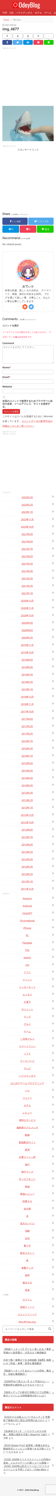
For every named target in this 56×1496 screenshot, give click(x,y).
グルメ (27, 1024)
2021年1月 (27, 593)
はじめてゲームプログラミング (27, 1083)
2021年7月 (27, 549)
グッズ (27, 1016)
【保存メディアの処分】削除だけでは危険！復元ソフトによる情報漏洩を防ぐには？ (27, 1394)
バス (27, 1090)
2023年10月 (27, 526)
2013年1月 (27, 807)
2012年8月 (27, 829)
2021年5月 (27, 563)
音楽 (27, 1290)
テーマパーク (27, 1061)
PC (27, 935)
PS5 (27, 950)
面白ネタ (27, 1282)
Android (27, 905)
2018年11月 (27, 704)
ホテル (38, 12)
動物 (27, 1135)
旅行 (27, 1164)
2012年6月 (27, 844)
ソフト (27, 1053)
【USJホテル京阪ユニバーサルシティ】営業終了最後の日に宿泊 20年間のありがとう (26, 1418)
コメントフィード (27, 1314)
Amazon (27, 898)
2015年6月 (27, 763)
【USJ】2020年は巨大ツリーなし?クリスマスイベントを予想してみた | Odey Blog (26, 1467)
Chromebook (27, 920)
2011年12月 (27, 889)
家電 (27, 1149)
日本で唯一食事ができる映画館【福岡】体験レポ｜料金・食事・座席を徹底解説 (27, 1361)
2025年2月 (27, 504)
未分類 (27, 1208)
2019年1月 (27, 689)
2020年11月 (27, 608)
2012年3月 (27, 866)
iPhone (27, 928)
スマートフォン (27, 1046)
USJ (11, 12)
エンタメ (27, 994)
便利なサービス (27, 1120)
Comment (8, 343)
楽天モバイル (27, 1223)
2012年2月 (27, 874)
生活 (27, 1238)
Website (7, 386)
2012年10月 (27, 822)
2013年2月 (27, 800)
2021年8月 (27, 541)
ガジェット (27, 1009)
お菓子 (27, 1002)
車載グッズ (27, 1267)
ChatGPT (27, 913)
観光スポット (27, 1253)
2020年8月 (27, 630)
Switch (27, 957)
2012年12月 (27, 815)
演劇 (27, 1231)
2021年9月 (27, 534)
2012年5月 (27, 852)
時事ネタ (27, 1201)
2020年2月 (27, 637)
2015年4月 (27, 770)
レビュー (27, 1112)
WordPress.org (27, 1321)
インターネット (27, 987)
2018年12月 (27, 696)
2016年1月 (27, 756)
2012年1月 (27, 881)
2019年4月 (27, 667)
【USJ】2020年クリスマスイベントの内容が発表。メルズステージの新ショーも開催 (27, 1461)
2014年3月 (27, 785)
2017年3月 (27, 726)
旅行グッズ (27, 1171)
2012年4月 (27, 859)
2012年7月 (27, 837)
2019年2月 (27, 682)
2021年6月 (27, 556)
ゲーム (48, 12)
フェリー (27, 1098)
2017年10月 (27, 711)
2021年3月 (27, 578)
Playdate (27, 942)
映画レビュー (27, 1194)
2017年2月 (27, 733)
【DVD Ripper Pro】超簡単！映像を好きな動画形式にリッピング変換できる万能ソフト (27, 1447)
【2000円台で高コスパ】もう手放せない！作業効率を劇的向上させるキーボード (26, 1383)
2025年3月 (27, 497)
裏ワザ (27, 1245)
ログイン (27, 1299)
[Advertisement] (28, 77)
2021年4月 (27, 571)
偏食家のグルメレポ (27, 1127)
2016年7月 (27, 741)
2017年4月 (27, 719)
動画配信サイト (27, 1142)
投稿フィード (27, 1307)
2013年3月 (27, 793)
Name (6, 367)
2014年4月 (27, 778)
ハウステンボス (24, 12)
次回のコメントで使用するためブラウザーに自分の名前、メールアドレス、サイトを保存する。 (27, 404)
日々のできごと (27, 1179)
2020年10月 (27, 615)
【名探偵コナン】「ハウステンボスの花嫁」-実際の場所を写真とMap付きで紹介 (25, 1432)
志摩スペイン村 (27, 1157)
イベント (27, 979)
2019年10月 (27, 652)
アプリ (27, 972)
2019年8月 (27, 660)
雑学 (27, 1275)
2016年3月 (27, 748)
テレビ (27, 1068)
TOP (4, 12)
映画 (27, 1186)
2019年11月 (27, 645)
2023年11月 (27, 519)
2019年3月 (27, 674)
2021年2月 (27, 586)
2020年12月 (27, 600)
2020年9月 (27, 623)
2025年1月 (27, 512)
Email (6, 377)
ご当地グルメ (27, 1039)
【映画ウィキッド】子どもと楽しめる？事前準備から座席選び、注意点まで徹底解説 (27, 1350)
